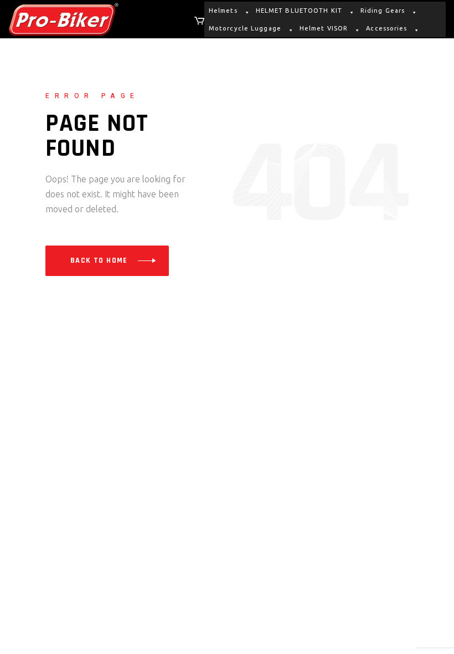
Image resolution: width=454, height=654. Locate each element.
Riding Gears (382, 10)
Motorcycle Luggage (245, 28)
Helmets (223, 10)
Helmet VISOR (324, 28)
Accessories (386, 28)
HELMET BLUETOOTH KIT (299, 10)
